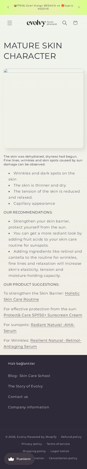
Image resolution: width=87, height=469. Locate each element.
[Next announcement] (78, 7)
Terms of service (58, 443)
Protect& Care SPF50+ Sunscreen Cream (43, 315)
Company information (28, 407)
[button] (9, 23)
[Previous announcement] (8, 7)
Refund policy (71, 436)
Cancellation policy (63, 458)
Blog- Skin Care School (29, 376)
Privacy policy (32, 443)
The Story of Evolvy (25, 386)
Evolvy (22, 436)
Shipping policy (34, 451)
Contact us (18, 397)
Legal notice (60, 451)
